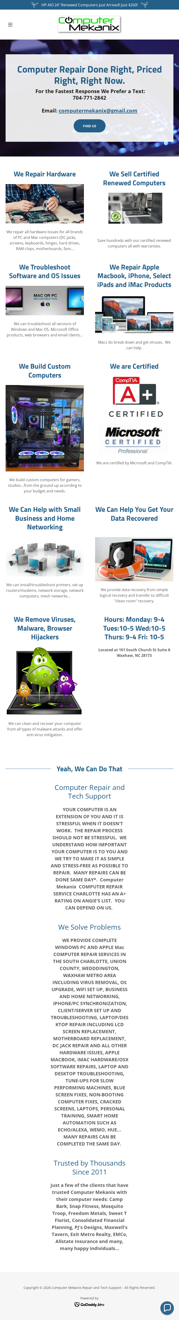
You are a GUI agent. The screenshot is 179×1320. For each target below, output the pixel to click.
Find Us (89, 126)
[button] (18, 24)
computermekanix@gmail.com (98, 110)
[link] (89, 24)
